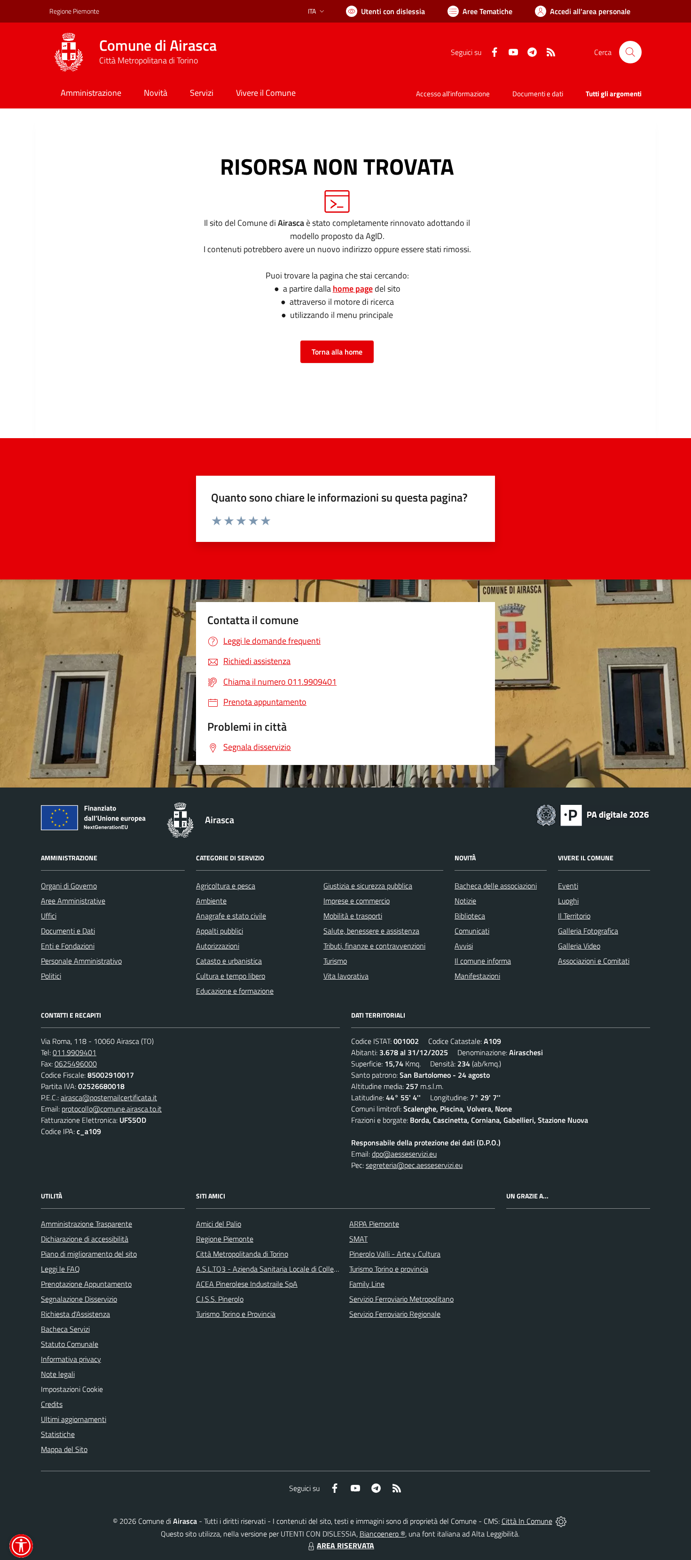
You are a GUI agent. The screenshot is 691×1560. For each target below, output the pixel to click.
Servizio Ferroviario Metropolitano (401, 1299)
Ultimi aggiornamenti (73, 1419)
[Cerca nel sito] (630, 52)
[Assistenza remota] (561, 1521)
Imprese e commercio (356, 900)
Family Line (367, 1284)
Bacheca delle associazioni (496, 885)
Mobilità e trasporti (352, 915)
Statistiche (58, 1434)
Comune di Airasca (158, 45)
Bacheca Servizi (65, 1329)
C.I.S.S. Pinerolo (219, 1299)
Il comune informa (483, 960)
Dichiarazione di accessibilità (84, 1238)
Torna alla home (337, 351)
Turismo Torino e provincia (388, 1268)
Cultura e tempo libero (230, 975)
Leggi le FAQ (60, 1268)
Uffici (48, 915)
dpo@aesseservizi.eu (404, 1153)
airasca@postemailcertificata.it (109, 1097)
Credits (52, 1404)
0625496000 (76, 1063)
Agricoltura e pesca (225, 885)
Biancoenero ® (382, 1533)
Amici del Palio (218, 1223)
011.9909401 (74, 1052)
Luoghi (568, 900)
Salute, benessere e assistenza (371, 930)
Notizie (465, 900)
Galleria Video (579, 945)
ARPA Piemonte (374, 1223)
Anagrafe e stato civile (231, 915)
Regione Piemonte (74, 11)
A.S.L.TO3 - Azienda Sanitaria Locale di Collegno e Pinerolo (287, 1268)
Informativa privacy (71, 1359)
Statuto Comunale (69, 1344)
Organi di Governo (69, 885)
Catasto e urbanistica (229, 960)
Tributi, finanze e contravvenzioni (374, 945)
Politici (51, 975)
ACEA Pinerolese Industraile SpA (247, 1284)
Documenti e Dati (68, 930)
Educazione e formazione (235, 990)
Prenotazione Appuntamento (86, 1284)
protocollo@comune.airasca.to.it (112, 1108)
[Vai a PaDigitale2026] (592, 814)
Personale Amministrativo (81, 960)
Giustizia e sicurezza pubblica (367, 885)
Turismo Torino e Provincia (235, 1314)
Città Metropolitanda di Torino (242, 1253)
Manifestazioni (477, 975)
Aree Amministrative (73, 900)
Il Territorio (574, 915)
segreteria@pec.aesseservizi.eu (414, 1165)
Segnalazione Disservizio (79, 1299)
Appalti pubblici (219, 930)
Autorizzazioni (217, 945)
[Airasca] (68, 52)
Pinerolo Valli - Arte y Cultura (394, 1253)
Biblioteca (470, 915)
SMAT (358, 1238)
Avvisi (464, 945)
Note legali (58, 1374)
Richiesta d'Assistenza (75, 1314)
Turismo (335, 960)
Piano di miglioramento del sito (89, 1253)
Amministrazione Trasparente (86, 1223)
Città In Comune (527, 1521)
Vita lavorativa (346, 975)
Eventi (568, 885)
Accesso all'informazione (453, 93)
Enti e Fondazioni (67, 945)
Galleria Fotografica (588, 930)
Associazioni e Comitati (593, 960)
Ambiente (211, 900)
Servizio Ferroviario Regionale (394, 1314)
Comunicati (472, 930)
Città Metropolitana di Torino (148, 60)
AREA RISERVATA (345, 1545)
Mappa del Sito (64, 1449)
